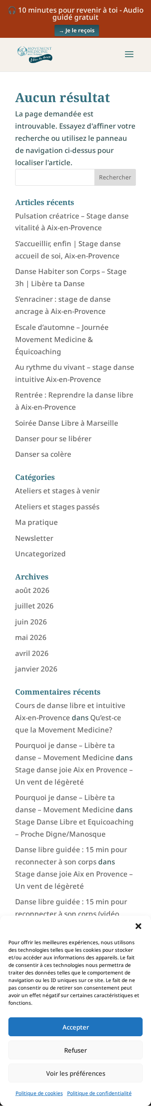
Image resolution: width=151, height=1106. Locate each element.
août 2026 (32, 590)
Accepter (75, 1027)
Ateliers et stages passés (57, 506)
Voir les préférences (75, 1073)
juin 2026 (31, 622)
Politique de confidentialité (99, 1093)
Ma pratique (36, 522)
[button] (138, 926)
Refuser (75, 1050)
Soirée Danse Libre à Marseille (66, 423)
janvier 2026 (36, 669)
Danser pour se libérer (53, 438)
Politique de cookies (39, 1093)
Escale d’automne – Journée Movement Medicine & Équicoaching (62, 339)
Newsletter (34, 538)
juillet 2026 (34, 606)
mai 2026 (31, 637)
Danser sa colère (43, 454)
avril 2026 (32, 653)
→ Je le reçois (77, 30)
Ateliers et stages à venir (57, 490)
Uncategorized (40, 553)
